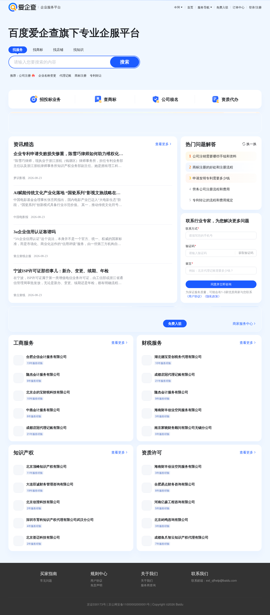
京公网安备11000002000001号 (129, 604)
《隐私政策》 (212, 296)
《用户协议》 (194, 296)
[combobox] (74, 62)
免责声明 (96, 585)
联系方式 (191, 228)
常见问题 (46, 580)
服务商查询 (148, 585)
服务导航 (203, 7)
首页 (190, 7)
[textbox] (74, 62)
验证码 (190, 246)
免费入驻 (222, 7)
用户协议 (96, 580)
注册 (259, 7)
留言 (189, 264)
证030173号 (98, 604)
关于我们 (147, 580)
